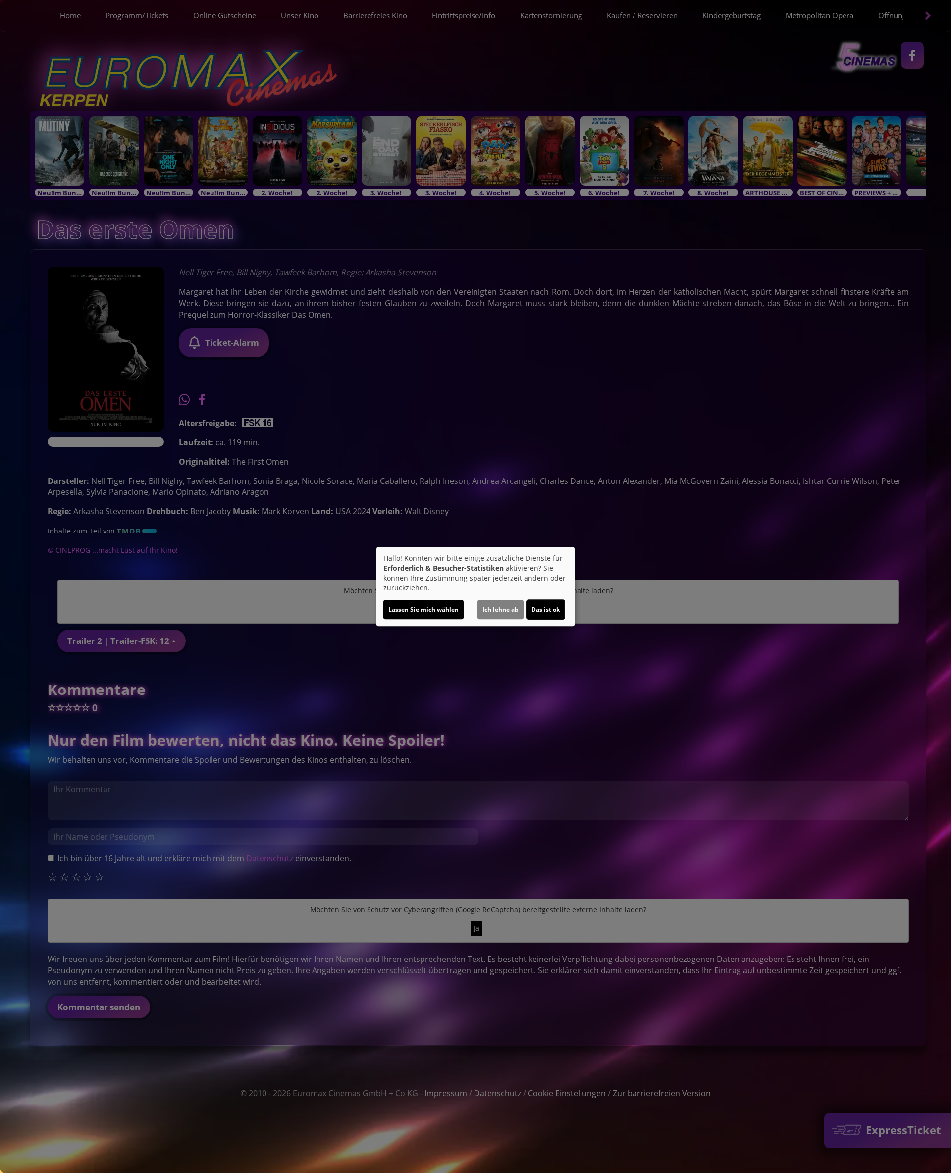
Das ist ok (545, 609)
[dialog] (475, 586)
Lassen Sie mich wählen (423, 609)
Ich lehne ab (500, 609)
